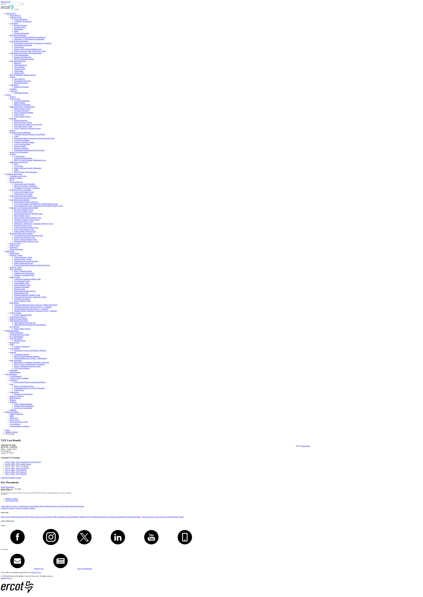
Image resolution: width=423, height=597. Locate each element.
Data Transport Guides (22, 281)
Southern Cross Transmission (24, 273)
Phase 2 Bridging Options (23, 271)
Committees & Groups (26, 506)
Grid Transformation (21, 55)
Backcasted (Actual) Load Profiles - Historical (30, 350)
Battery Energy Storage (22, 329)
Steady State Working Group (24, 229)
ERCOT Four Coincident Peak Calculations (29, 364)
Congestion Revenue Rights (19, 335)
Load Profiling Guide (21, 283)
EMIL (12, 416)
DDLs (16, 164)
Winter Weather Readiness (23, 404)
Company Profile (16, 17)
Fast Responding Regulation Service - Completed (31, 309)
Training (13, 154)
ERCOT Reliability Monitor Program (23, 75)
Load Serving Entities (21, 140)
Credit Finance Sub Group (23, 194)
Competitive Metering (21, 354)
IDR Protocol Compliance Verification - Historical (31, 362)
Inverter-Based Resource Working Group (28, 214)
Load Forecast (19, 390)
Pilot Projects (14, 303)
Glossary (12, 508)
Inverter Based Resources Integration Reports (30, 382)
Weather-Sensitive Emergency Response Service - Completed (35, 311)
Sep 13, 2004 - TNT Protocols (15, 470)
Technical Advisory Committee (20, 190)
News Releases (19, 67)
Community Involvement (23, 21)
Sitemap (3, 578)
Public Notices (19, 115)
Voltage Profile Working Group (25, 231)
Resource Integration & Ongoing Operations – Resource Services (132, 517)
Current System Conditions (19, 378)
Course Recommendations (23, 158)
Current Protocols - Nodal (23, 257)
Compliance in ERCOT (18, 317)
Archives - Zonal (15, 267)
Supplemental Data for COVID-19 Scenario (29, 388)
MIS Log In (14, 418)
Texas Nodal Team (11, 501)
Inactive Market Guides (22, 301)
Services (8, 95)
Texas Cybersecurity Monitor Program (27, 128)
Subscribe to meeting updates (11, 478)
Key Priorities (14, 327)
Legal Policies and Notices (19, 41)
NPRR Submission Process (23, 263)
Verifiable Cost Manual (22, 299)
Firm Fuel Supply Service (23, 122)
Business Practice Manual (19, 319)
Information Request (21, 93)
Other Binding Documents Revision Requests (30, 325)
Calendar (32, 508)
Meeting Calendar (16, 178)
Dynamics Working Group (23, 212)
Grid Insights (18, 71)
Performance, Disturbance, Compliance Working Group (33, 224)
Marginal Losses (20, 341)
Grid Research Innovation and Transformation (26, 53)
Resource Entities (20, 146)
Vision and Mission (21, 19)
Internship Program (20, 83)
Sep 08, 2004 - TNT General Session (18, 464)
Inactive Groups (15, 243)
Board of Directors (20, 25)
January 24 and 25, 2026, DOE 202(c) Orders (30, 51)
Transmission (14, 392)
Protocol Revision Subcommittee (21, 196)
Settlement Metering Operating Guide (27, 295)
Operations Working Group (23, 222)
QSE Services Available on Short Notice (28, 124)
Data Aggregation (16, 360)
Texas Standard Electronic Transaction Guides (30, 297)
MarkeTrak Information (22, 105)
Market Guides (15, 277)
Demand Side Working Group (24, 237)
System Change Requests (23, 315)
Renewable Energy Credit (23, 126)
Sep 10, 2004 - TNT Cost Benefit (17, 468)
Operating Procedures (21, 287)
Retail (12, 344)
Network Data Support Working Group (27, 218)
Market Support (19, 103)
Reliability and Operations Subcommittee (24, 208)
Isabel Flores (305, 446)
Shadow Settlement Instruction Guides (27, 366)
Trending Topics (19, 69)
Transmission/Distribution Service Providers (29, 150)
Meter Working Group (22, 216)
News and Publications (18, 61)
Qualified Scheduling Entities (24, 142)
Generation (13, 380)
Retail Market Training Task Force (26, 202)
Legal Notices (19, 47)
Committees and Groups (13, 174)
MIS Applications (60, 517)
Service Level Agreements (19, 152)
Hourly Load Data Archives (23, 386)
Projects (12, 130)
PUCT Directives (16, 269)
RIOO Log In (14, 420)
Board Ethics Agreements (23, 45)
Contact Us (14, 91)
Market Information (12, 331)
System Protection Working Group (26, 228)
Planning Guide (19, 289)
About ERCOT (10, 13)
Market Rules (10, 251)
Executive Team (19, 27)
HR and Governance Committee (25, 186)
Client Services (15, 99)
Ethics (16, 31)
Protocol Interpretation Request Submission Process (32, 265)
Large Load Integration (22, 144)
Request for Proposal (21, 87)
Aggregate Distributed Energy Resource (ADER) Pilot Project (35, 305)
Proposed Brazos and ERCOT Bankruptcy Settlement (33, 43)
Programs (13, 118)
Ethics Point (5, 517)
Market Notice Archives (22, 109)
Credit (16, 136)
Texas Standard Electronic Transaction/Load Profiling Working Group (38, 206)
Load (11, 384)
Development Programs (22, 81)
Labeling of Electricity (22, 346)
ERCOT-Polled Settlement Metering (26, 356)
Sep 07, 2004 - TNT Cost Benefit (23, 462)
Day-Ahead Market (16, 337)
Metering (13, 352)
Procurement (14, 85)
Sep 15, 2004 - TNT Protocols (15, 474)
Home (7, 430)
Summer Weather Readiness (24, 406)
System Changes (15, 313)
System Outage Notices (22, 117)
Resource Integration (21, 148)
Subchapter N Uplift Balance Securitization (29, 39)
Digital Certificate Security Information (27, 168)
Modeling (13, 410)
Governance (14, 23)
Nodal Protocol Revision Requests (26, 261)
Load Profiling (15, 348)
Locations (13, 89)
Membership (18, 29)
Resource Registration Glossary (25, 291)
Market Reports (15, 372)
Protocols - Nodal (16, 255)
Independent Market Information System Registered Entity (34, 138)
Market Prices (14, 342)
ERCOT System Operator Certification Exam (30, 160)
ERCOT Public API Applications (25, 172)
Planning (13, 400)
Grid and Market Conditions (19, 426)
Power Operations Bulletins (23, 113)
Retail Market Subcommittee (20, 200)
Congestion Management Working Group (28, 235)
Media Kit (17, 63)
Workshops (14, 247)
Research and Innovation (22, 57)
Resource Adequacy (17, 396)
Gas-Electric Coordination (23, 408)
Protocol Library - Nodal (22, 259)
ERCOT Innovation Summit (24, 59)
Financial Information (21, 33)
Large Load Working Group (24, 192)
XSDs (16, 170)
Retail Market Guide (21, 293)
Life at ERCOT (19, 79)
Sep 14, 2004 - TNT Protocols (15, 472)
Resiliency (13, 402)
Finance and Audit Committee (24, 184)
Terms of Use (36, 572)
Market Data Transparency (19, 162)
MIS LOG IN (5, 2)
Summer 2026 (19, 73)
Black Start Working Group (23, 210)
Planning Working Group (23, 226)
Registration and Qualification (20, 132)
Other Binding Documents (19, 321)
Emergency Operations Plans (24, 275)
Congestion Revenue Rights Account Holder (29, 134)
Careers (12, 77)
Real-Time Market (16, 339)
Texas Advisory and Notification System (170, 517)
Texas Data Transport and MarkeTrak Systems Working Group (36, 204)
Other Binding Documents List (25, 323)
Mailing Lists (39, 569)
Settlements (14, 370)
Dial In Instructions (7, 487)
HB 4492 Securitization (18, 35)
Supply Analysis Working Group (25, 239)
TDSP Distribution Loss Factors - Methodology (30, 358)
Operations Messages (21, 111)
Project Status (29, 517)
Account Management (22, 101)
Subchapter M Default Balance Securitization (29, 37)
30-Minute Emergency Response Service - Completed (33, 307)
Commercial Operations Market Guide (27, 279)
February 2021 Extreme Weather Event (27, 49)
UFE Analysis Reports (22, 368)
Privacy (9, 578)
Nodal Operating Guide (22, 285)
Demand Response (20, 120)
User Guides (18, 166)
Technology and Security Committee (27, 188)
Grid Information (11, 374)
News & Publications (84, 569)
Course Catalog (19, 156)
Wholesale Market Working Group (26, 241)
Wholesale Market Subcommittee (21, 233)
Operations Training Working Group (26, 220)
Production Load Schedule (23, 394)
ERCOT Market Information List (97, 517)
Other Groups (14, 245)
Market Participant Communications (22, 107)
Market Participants (16, 249)
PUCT (12, 180)
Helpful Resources (20, 65)
